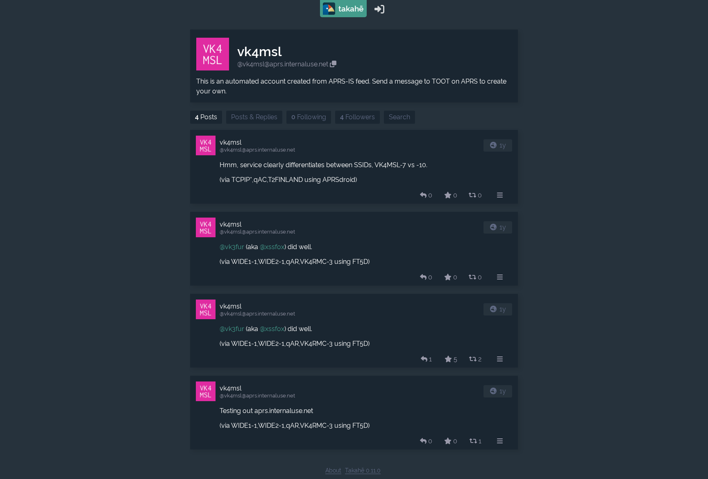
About (333, 470)
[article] (354, 167)
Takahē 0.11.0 (363, 470)
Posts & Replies (254, 117)
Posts (206, 117)
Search (399, 117)
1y (502, 145)
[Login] (379, 8)
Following (308, 117)
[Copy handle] (333, 64)
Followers (357, 117)
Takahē (349, 8)
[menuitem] (500, 195)
